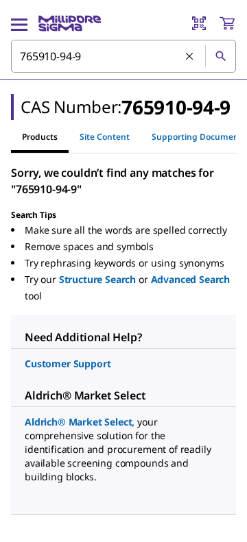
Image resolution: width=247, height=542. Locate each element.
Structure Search (97, 279)
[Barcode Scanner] (199, 23)
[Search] (220, 56)
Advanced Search (191, 279)
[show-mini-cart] (227, 23)
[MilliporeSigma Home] (69, 23)
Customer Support (67, 363)
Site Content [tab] (105, 137)
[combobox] (123, 56)
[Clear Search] (190, 57)
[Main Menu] (19, 23)
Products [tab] (40, 137)
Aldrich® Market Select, (79, 421)
